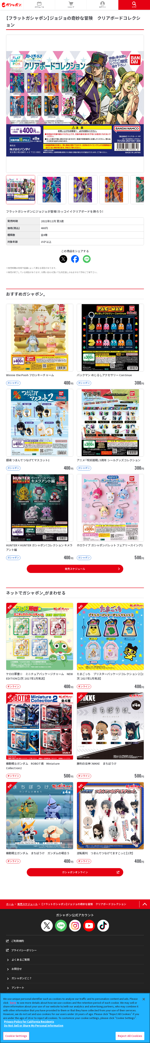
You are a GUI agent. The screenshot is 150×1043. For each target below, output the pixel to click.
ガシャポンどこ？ (21, 978)
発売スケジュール (75, 569)
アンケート (18, 987)
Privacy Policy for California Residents (29, 1021)
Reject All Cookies (130, 1036)
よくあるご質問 (20, 959)
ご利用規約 (17, 941)
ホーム (10, 904)
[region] (75, 1018)
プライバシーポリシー (24, 950)
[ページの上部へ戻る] (144, 904)
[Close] (143, 999)
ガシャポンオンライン (75, 872)
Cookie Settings (16, 1036)
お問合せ (17, 969)
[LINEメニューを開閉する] (61, 926)
